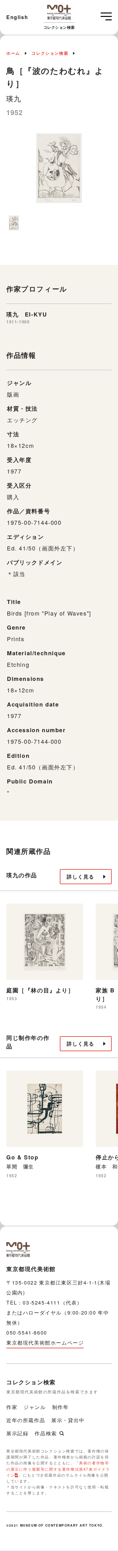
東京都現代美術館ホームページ (45, 1342)
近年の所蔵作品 (25, 1420)
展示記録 (17, 1433)
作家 (11, 1407)
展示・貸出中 (68, 1420)
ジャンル (35, 1407)
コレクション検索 (49, 53)
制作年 (60, 1407)
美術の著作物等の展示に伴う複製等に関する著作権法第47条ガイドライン (58, 1468)
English (17, 17)
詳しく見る (80, 876)
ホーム (13, 53)
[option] (59, 171)
